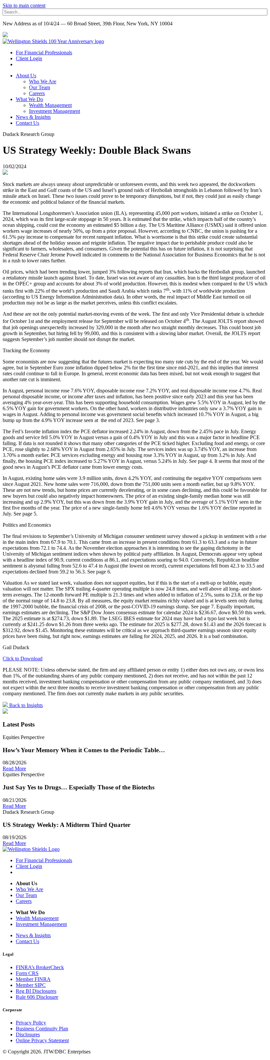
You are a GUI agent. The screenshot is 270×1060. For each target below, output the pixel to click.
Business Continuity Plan (42, 1028)
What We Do (29, 99)
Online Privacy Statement (42, 1040)
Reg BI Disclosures (36, 991)
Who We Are (42, 81)
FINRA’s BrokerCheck (40, 967)
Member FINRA (33, 979)
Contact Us (27, 123)
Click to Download (22, 658)
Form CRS (27, 973)
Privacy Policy (31, 1022)
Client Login (29, 58)
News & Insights (33, 117)
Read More (14, 768)
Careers (37, 93)
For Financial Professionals (44, 52)
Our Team (39, 87)
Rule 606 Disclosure (37, 997)
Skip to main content (24, 5)
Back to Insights (25, 705)
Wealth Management (50, 105)
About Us (26, 75)
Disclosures (28, 1034)
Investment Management (54, 111)
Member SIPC (31, 985)
